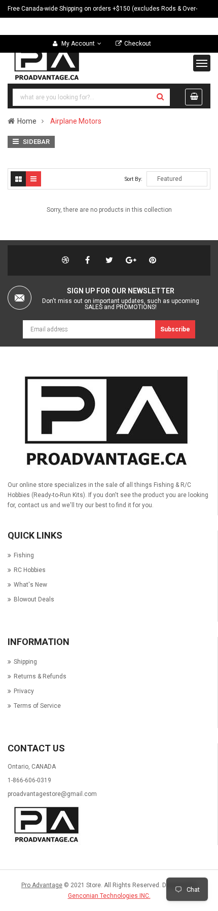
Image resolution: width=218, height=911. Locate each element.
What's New (30, 584)
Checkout (137, 43)
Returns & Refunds (40, 676)
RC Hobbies (30, 570)
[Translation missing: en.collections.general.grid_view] (18, 178)
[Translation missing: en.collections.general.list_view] (33, 178)
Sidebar (35, 141)
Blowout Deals (34, 599)
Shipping (25, 661)
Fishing (24, 555)
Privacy (24, 691)
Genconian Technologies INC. (109, 895)
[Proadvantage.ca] (103, 421)
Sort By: (133, 179)
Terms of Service (37, 705)
